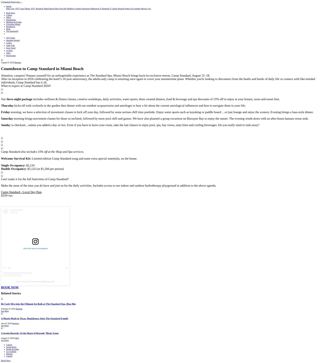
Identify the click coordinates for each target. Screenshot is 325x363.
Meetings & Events (13, 22)
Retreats (17, 62)
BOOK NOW (10, 287)
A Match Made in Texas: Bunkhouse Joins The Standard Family (34, 318)
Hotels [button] (8, 6)
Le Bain (9, 51)
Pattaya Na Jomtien (132, 9)
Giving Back (11, 347)
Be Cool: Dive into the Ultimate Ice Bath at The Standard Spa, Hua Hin (38, 304)
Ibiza (57, 9)
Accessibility (11, 352)
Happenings (11, 20)
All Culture (10, 38)
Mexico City (146, 9)
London (78, 9)
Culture (9, 15)
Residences (10, 27)
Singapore (86, 9)
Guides (9, 43)
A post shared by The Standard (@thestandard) (35, 281)
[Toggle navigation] (21, 2)
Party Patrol (10, 48)
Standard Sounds (13, 40)
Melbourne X (95, 9)
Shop (8, 29)
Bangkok (39, 9)
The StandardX (12, 31)
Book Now (10, 13)
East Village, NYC (27, 9)
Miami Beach (49, 9)
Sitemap (9, 354)
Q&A (8, 53)
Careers (9, 345)
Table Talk (10, 45)
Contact (9, 356)
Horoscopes (11, 56)
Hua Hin (63, 9)
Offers (8, 17)
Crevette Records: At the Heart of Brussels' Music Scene (30, 333)
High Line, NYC (13, 9)
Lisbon (114, 9)
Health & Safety (12, 349)
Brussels (121, 9)
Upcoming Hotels (13, 24)
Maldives (70, 9)
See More (5, 311)
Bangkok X (106, 9)
